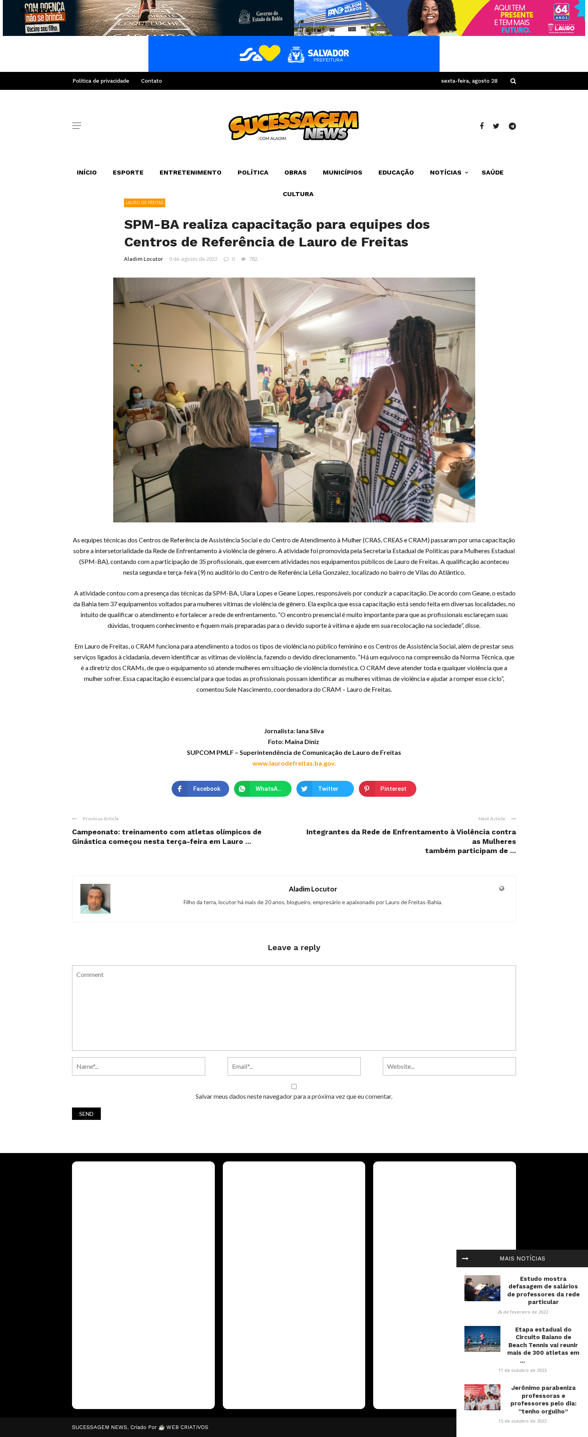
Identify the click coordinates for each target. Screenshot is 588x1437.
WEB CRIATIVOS (187, 1427)
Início (87, 172)
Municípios (342, 172)
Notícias (446, 172)
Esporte (128, 172)
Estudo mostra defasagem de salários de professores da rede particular (543, 1290)
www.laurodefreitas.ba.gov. (294, 763)
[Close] (465, 1258)
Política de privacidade (100, 81)
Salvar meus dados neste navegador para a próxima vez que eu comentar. (294, 1096)
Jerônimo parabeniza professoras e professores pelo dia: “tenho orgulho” (543, 1399)
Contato (151, 81)
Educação (396, 172)
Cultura (298, 194)
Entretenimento (191, 172)
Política (253, 172)
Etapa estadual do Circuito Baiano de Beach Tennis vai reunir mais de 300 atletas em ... (543, 1345)
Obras (295, 172)
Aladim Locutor (143, 258)
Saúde (493, 172)
